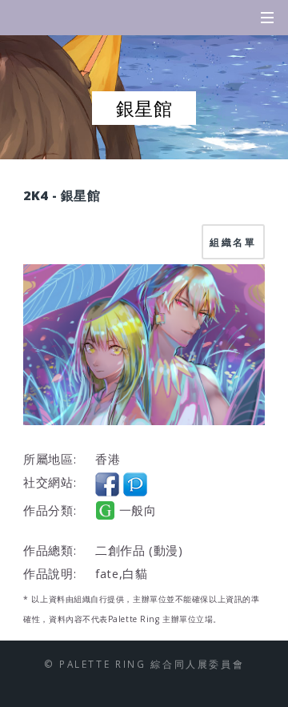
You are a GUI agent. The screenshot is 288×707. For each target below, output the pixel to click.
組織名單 (233, 241)
